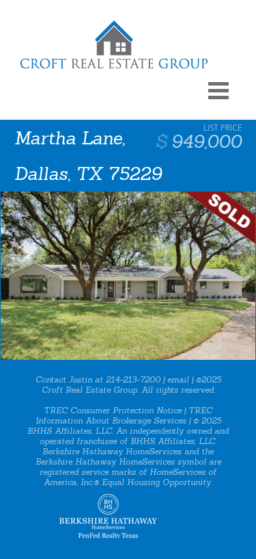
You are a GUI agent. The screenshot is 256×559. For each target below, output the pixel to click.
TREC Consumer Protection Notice (113, 410)
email (178, 379)
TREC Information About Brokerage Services (124, 415)
